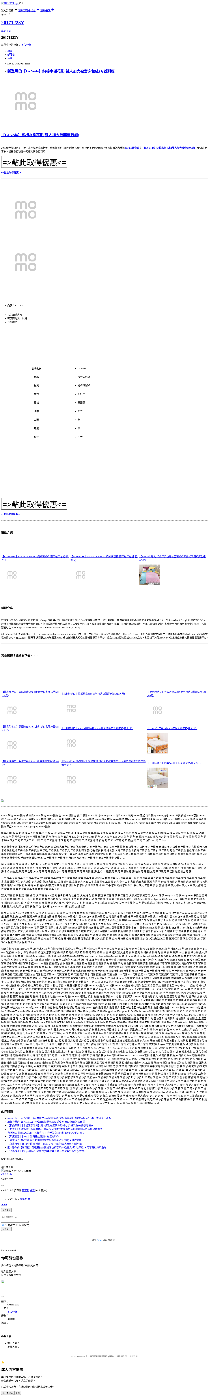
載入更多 (6, 1210)
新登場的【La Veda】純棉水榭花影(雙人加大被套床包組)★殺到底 (61, 71)
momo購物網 (132, 148)
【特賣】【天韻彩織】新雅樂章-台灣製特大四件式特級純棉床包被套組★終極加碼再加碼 (54, 1129)
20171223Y (12, 22)
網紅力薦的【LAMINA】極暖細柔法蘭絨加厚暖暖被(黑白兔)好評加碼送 (46, 1121)
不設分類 (26, 44)
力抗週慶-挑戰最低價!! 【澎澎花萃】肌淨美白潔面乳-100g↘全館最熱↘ (45, 1133)
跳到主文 (6, 31)
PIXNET (81, 1356)
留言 (32, 1190)
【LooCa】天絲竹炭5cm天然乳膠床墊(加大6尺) (172, 728)
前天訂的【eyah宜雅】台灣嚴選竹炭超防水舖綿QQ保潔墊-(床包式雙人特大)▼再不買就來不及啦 (59, 1118)
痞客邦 (25, 1190)
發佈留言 (6, 1229)
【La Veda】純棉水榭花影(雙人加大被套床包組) (40, 135)
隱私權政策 (122, 1356)
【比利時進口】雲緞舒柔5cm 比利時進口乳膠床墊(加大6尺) (93, 693)
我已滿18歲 (7, 1393)
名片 (9, 58)
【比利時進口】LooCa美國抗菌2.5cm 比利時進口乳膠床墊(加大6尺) (97, 728)
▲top (4, 1204)
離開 (18, 1393)
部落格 (11, 54)
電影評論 (25, 1199)
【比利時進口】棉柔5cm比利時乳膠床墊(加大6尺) (173, 763)
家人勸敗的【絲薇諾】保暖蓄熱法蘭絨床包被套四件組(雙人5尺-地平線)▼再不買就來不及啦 (56, 1147)
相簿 (9, 51)
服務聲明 (134, 1356)
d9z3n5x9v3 (7, 1174)
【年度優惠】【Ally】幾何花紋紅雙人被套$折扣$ (33, 1136)
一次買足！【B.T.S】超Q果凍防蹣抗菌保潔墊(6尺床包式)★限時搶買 (44, 1140)
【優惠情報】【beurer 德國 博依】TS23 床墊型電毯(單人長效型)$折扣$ (44, 1144)
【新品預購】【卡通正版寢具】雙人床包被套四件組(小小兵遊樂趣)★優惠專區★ (50, 1125)
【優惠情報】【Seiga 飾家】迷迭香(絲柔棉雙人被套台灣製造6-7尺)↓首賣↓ (46, 1151)
